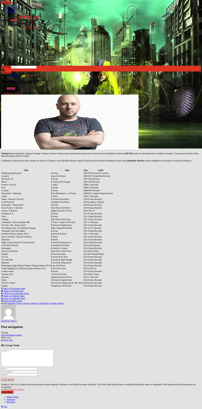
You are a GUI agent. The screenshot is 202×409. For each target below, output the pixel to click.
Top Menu (6, 3)
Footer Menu (7, 392)
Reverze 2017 (7, 340)
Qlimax (26, 303)
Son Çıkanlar (20, 52)
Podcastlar (19, 55)
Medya (11, 40)
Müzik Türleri (13, 7)
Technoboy (44, 303)
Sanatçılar (11, 10)
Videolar (18, 45)
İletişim (11, 57)
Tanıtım (16, 37)
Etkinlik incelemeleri (25, 35)
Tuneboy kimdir (57, 303)
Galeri (16, 42)
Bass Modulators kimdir (11, 335)
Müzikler (12, 50)
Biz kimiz (11, 12)
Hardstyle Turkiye (12, 93)
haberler (13, 32)
